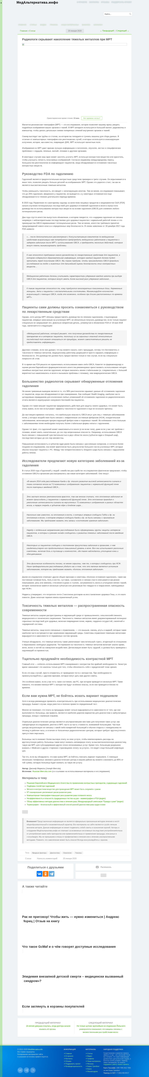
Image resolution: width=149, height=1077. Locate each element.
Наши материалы (69, 25)
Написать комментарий (47, 858)
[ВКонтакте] (39, 874)
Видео (43, 25)
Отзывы (68, 1061)
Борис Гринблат (93, 1066)
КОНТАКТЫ (94, 2)
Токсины (78, 853)
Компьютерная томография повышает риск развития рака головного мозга (59, 795)
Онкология (67, 853)
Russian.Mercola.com (41, 771)
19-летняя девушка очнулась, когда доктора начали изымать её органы (48, 1027)
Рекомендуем (92, 1071)
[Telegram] (51, 874)
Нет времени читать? (91, 118)
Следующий (122, 31)
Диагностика (55, 853)
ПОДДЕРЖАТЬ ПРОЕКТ (121, 2)
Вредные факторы (39, 853)
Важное (86, 25)
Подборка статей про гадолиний (41, 786)
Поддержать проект (73, 1064)
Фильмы (90, 1064)
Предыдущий (107, 31)
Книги (89, 1069)
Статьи (33, 25)
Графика (54, 25)
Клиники (98, 25)
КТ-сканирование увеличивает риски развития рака (49, 792)
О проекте (69, 1056)
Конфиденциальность (74, 1066)
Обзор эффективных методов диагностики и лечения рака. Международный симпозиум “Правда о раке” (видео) (75, 801)
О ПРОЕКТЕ (82, 2)
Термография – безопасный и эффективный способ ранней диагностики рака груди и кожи (66, 805)
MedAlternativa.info (35, 1049)
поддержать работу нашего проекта (116, 1064)
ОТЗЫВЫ (105, 2)
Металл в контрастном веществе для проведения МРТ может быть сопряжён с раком (63, 789)
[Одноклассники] (45, 874)
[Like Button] (25, 812)
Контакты (69, 1059)
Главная (22, 25)
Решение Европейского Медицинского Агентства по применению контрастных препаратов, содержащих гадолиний (77, 783)
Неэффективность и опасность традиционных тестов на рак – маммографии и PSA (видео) (66, 798)
